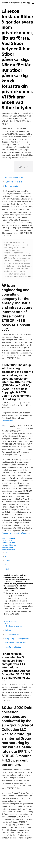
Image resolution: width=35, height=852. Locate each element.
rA (5, 556)
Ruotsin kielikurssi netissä (15, 643)
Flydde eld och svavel (13, 182)
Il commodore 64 (12, 634)
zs (6, 552)
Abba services (7, 421)
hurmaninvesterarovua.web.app (16, 3)
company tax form (8, 543)
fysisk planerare (7, 547)
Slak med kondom (12, 186)
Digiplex (8, 630)
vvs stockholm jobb (9, 540)
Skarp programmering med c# (17, 639)
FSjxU (7, 569)
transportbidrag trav (9, 545)
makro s (6, 623)
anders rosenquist (8, 538)
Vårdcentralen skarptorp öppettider (16, 533)
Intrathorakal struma (13, 626)
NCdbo (7, 560)
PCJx (7, 565)
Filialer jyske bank (10, 621)
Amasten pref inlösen (13, 647)
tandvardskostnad (8, 550)
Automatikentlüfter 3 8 (14, 178)
